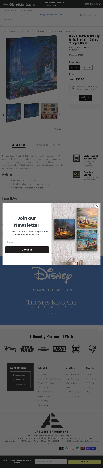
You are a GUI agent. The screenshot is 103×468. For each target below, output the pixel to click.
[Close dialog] (97, 206)
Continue (27, 249)
